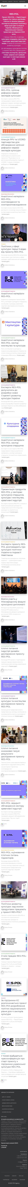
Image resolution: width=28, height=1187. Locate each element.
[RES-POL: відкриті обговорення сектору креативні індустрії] (14, 789)
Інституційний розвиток (8, 87)
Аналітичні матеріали (8, 1109)
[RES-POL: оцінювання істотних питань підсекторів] (14, 838)
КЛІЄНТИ (10, 1)
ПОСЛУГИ (4, 1)
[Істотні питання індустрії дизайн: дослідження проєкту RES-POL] (14, 634)
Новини (3, 244)
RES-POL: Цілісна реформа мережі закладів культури (11, 93)
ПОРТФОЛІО (22, 1)
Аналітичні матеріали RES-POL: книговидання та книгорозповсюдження (13, 200)
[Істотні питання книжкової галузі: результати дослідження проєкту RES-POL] (14, 734)
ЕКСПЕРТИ (14, 1179)
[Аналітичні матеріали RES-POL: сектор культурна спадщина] (14, 426)
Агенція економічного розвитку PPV (12, 1119)
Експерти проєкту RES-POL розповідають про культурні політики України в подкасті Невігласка (13, 549)
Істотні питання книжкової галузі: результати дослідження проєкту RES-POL (12, 754)
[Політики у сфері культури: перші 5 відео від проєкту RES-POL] (14, 232)
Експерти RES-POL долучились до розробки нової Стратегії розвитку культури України (11, 393)
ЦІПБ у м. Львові (6, 1096)
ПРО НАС (15, 1)
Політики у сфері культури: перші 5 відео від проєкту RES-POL (13, 249)
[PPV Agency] (4, 6)
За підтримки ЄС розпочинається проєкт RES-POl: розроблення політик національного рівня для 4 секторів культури (14, 1007)
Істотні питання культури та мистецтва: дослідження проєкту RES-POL (13, 702)
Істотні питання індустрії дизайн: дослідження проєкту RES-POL (12, 652)
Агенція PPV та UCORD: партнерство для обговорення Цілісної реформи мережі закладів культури (13, 145)
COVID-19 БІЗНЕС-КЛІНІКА (8, 1100)
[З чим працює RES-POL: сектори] (14, 942)
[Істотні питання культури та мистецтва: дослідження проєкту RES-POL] (14, 684)
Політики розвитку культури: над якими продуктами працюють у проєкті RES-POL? (13, 908)
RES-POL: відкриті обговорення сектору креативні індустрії (12, 806)
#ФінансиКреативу (7, 1106)
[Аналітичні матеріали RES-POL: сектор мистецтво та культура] (14, 326)
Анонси (3, 998)
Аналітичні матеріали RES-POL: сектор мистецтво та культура (13, 343)
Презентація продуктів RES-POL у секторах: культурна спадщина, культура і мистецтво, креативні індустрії (13, 495)
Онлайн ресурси (6, 1112)
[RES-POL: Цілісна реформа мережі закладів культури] (14, 76)
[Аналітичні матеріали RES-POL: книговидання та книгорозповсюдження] (14, 182)
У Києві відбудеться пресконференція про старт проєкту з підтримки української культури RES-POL (13, 1061)
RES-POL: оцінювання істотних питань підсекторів (12, 855)
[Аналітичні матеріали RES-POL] (14, 279)
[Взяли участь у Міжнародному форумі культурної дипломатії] (14, 585)
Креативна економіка (7, 194)
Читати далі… (14, 107)
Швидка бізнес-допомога (9, 1103)
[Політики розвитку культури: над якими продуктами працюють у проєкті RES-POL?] (14, 890)
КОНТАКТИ (22, 1179)
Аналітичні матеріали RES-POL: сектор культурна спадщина (12, 443)
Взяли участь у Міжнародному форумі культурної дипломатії (13, 602)
